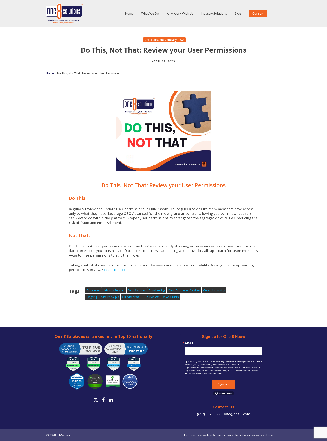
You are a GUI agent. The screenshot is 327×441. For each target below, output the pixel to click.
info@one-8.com (237, 414)
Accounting (93, 290)
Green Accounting (214, 290)
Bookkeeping (157, 290)
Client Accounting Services (184, 290)
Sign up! (223, 384)
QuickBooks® (130, 297)
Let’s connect (114, 269)
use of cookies (268, 435)
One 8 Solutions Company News (164, 40)
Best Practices (137, 290)
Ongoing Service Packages (103, 297)
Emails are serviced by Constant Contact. (204, 373)
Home (50, 73)
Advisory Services (114, 290)
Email (189, 342)
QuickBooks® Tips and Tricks (160, 297)
